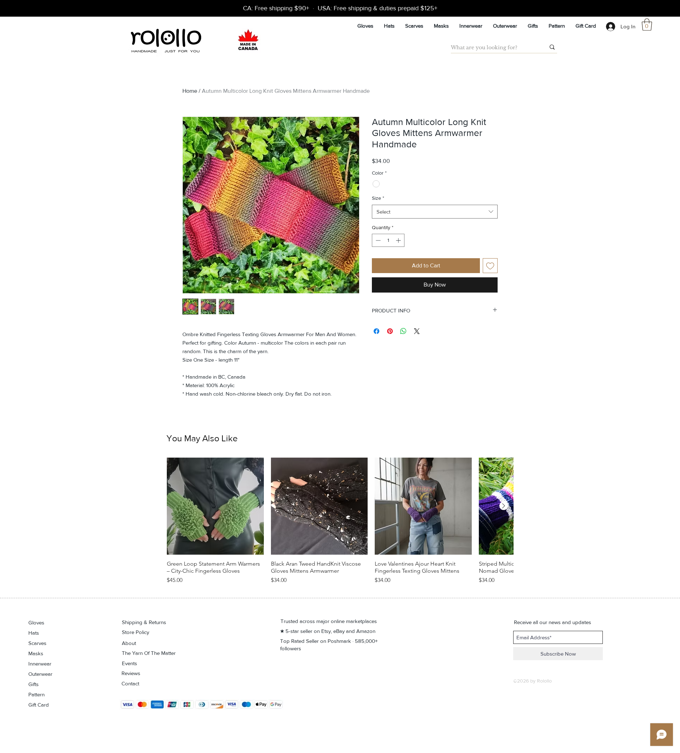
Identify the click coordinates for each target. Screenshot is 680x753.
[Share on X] (417, 331)
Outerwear (40, 674)
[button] (647, 24)
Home (189, 91)
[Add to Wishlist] (490, 265)
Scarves (37, 643)
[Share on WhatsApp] (403, 331)
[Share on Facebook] (376, 331)
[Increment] (399, 240)
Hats (33, 633)
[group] (340, 524)
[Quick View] (215, 506)
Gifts (33, 684)
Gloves (36, 622)
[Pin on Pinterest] (390, 331)
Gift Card (38, 705)
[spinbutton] (388, 240)
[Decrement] (377, 240)
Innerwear (39, 664)
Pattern (36, 694)
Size (378, 198)
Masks (35, 653)
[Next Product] (503, 506)
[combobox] (435, 212)
